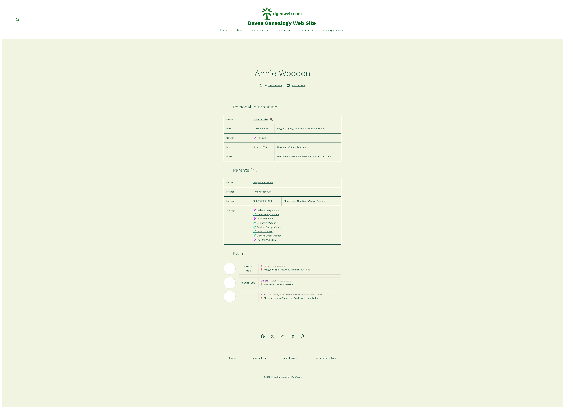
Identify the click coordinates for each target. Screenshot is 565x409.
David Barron (275, 85)
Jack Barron (284, 30)
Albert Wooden (262, 231)
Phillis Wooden (263, 218)
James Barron (260, 30)
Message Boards (333, 30)
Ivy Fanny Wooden (264, 239)
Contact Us (308, 30)
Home (223, 30)
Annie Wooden (260, 119)
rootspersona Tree (325, 358)
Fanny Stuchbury (262, 191)
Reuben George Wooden (267, 227)
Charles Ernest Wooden (267, 235)
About (239, 30)
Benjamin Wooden (263, 182)
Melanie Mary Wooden (266, 210)
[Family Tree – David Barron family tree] (271, 120)
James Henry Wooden (266, 214)
